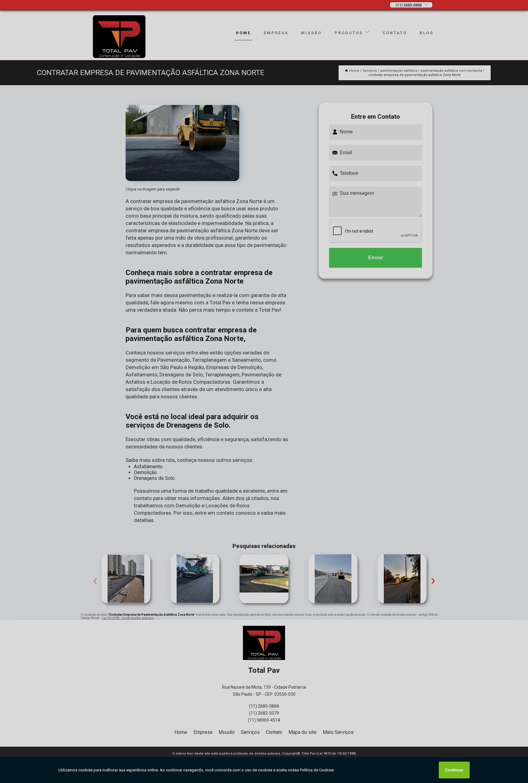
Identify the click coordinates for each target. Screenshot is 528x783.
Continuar (454, 770)
